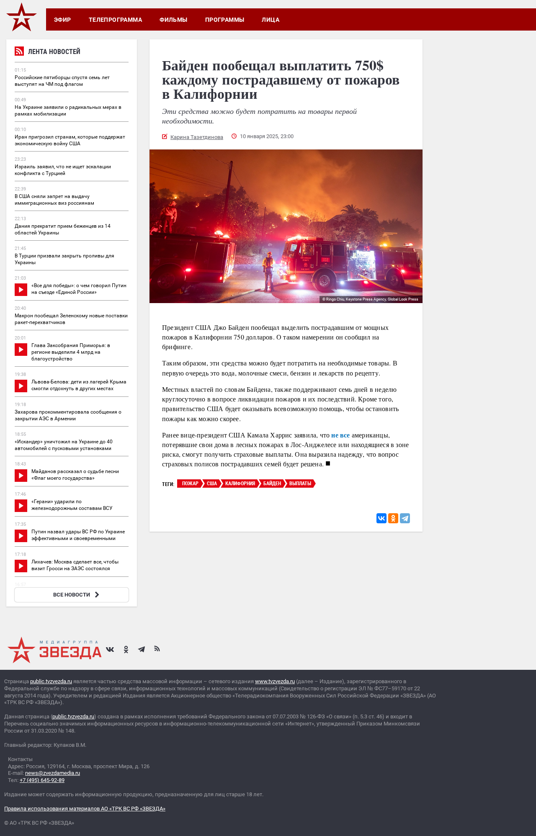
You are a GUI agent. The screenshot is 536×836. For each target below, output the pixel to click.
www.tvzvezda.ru (275, 681)
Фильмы (174, 19)
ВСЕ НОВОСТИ (71, 595)
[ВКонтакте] (381, 518)
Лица (270, 19)
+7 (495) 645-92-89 (42, 780)
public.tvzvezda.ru (51, 681)
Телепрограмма (115, 19)
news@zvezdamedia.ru (52, 773)
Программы (225, 19)
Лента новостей (54, 51)
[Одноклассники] (393, 518)
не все (340, 435)
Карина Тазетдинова (196, 137)
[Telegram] (405, 518)
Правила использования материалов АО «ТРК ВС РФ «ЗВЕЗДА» (84, 808)
